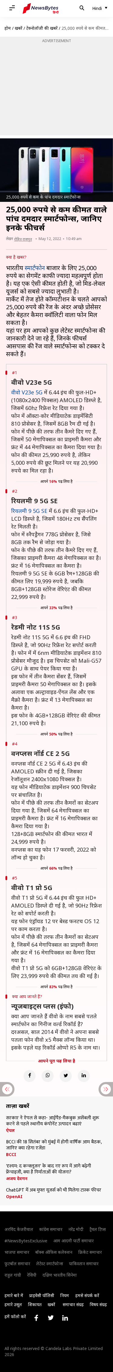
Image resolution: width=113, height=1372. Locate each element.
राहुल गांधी (13, 1275)
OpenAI (14, 1196)
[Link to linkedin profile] (65, 1318)
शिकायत (35, 1304)
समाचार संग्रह (73, 1304)
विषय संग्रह (98, 1304)
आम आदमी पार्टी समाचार (73, 1241)
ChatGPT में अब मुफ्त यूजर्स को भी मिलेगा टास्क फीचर (53, 1190)
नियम (64, 1295)
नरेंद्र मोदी (75, 1229)
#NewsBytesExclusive (26, 1241)
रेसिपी (31, 1275)
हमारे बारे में (14, 1295)
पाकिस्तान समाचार (84, 1263)
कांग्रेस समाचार (50, 1229)
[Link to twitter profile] (50, 1318)
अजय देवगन (16, 1178)
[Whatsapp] (48, 1076)
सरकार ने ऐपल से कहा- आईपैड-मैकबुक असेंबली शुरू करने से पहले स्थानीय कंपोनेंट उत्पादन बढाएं (52, 1121)
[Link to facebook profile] (36, 1318)
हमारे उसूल (13, 1304)
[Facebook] (30, 1076)
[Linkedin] (84, 1076)
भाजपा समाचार (17, 1252)
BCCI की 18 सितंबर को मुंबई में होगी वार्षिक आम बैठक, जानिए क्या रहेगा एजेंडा (54, 1145)
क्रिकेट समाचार (90, 1252)
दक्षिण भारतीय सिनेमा (59, 1275)
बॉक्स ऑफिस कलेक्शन (53, 1252)
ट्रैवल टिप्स (97, 1229)
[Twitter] (66, 1076)
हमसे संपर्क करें (87, 1295)
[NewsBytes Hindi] (41, 8)
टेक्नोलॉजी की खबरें (42, 28)
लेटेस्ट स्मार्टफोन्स (49, 1263)
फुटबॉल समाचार (17, 1263)
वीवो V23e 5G (26, 392)
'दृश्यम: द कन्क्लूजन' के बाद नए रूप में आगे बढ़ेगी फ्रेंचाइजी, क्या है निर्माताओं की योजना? (48, 1169)
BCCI (11, 1154)
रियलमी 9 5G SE (29, 510)
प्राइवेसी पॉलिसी (41, 1295)
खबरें (18, 28)
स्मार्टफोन (35, 268)
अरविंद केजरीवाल (19, 1229)
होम (8, 28)
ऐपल (10, 1130)
